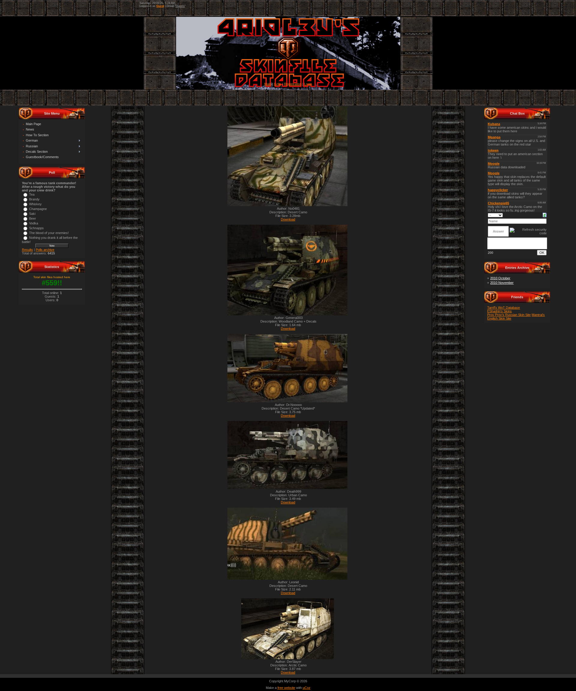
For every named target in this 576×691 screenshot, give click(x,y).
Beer (32, 218)
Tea (31, 194)
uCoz (306, 687)
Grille (277, 84)
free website (286, 687)
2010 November (502, 282)
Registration (293, 84)
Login (308, 84)
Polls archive (45, 249)
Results (27, 249)
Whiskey (35, 204)
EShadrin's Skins (499, 311)
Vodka (33, 223)
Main (267, 84)
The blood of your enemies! (49, 233)
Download (288, 219)
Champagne (38, 209)
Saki (32, 213)
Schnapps (36, 228)
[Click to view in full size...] (287, 205)
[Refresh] (545, 214)
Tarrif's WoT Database (503, 307)
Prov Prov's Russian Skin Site (509, 315)
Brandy (34, 199)
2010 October (500, 278)
